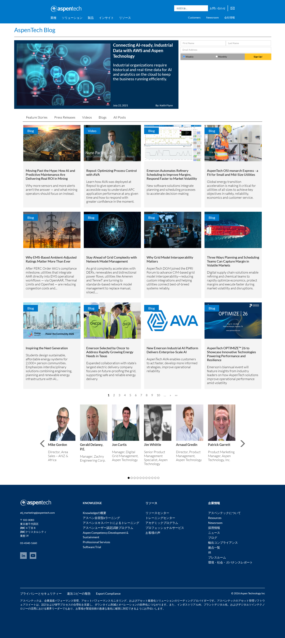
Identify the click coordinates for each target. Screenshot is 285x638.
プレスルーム (217, 557)
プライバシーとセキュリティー (41, 593)
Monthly (222, 56)
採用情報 (214, 527)
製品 (91, 17)
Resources (215, 518)
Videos (87, 117)
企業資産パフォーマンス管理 (61, 600)
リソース (125, 17)
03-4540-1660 (28, 543)
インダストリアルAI (189, 604)
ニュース (214, 532)
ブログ (212, 537)
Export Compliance (108, 593)
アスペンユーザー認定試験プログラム (108, 527)
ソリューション (72, 17)
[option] (61, 434)
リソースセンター (157, 513)
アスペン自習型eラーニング (101, 518)
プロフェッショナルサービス (164, 527)
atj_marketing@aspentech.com (37, 512)
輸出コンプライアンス (223, 542)
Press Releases (64, 117)
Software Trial (92, 547)
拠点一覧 (214, 547)
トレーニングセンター (160, 518)
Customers (194, 17)
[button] (96, 74)
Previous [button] (42, 444)
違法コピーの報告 (79, 593)
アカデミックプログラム (161, 523)
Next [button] (246, 446)
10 (158, 395)
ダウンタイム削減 (105, 604)
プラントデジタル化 (216, 604)
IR (209, 552)
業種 (53, 17)
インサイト (106, 17)
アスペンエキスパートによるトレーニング (111, 523)
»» (176, 395)
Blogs (103, 117)
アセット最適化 (146, 600)
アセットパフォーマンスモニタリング (104, 600)
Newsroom (212, 17)
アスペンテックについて (224, 513)
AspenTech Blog (34, 29)
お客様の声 (152, 532)
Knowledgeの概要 (94, 513)
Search (204, 8)
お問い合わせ (217, 8)
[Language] (233, 7)
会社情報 (229, 17)
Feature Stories (37, 117)
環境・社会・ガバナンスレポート (230, 562)
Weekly (189, 56)
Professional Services (96, 542)
